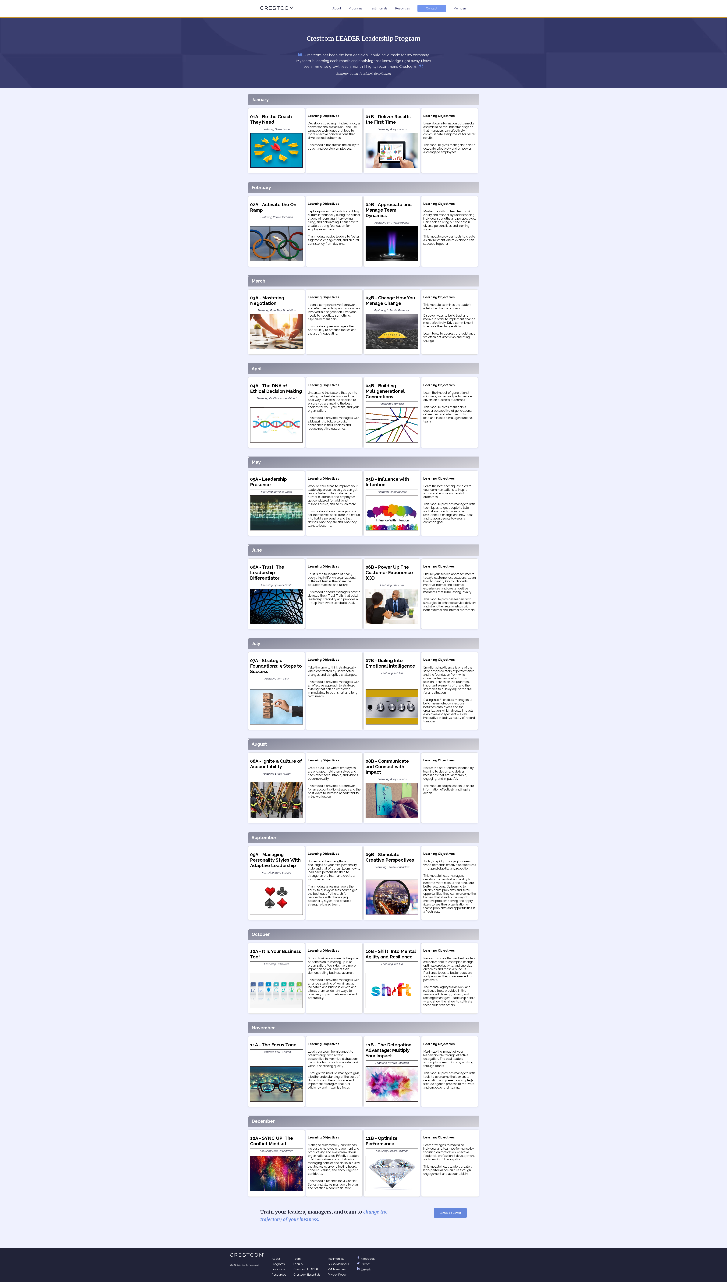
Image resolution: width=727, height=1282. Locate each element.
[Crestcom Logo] (277, 8)
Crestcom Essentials (306, 1274)
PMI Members (337, 1269)
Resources (402, 8)
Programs (355, 8)
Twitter (365, 1264)
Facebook (367, 1258)
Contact (431, 8)
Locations (278, 1269)
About (336, 8)
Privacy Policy (337, 1274)
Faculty (298, 1264)
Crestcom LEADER (305, 1269)
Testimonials (379, 8)
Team (297, 1258)
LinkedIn (366, 1269)
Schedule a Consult (450, 1212)
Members (460, 8)
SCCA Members (338, 1264)
